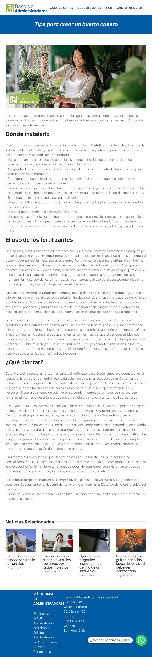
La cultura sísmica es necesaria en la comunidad (65, 560)
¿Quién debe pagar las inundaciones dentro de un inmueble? (135, 563)
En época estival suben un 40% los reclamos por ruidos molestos (101, 561)
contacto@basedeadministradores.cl (91, 597)
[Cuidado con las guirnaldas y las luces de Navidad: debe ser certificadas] (29, 530)
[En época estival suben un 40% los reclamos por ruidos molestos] (102, 530)
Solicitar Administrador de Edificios (43, 623)
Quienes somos (44, 613)
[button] (141, 640)
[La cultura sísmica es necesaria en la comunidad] (65, 530)
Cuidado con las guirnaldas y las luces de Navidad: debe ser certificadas (28, 563)
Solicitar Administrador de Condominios (45, 637)
